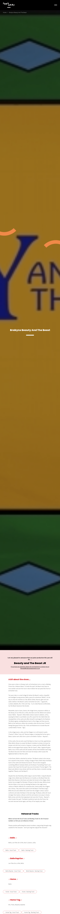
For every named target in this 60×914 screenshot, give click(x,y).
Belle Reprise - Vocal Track (13, 871)
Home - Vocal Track (11, 892)
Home (4, 12)
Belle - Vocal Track (11, 850)
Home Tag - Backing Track (31, 912)
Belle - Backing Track (27, 850)
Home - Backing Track (28, 892)
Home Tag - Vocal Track (12, 912)
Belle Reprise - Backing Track (34, 871)
